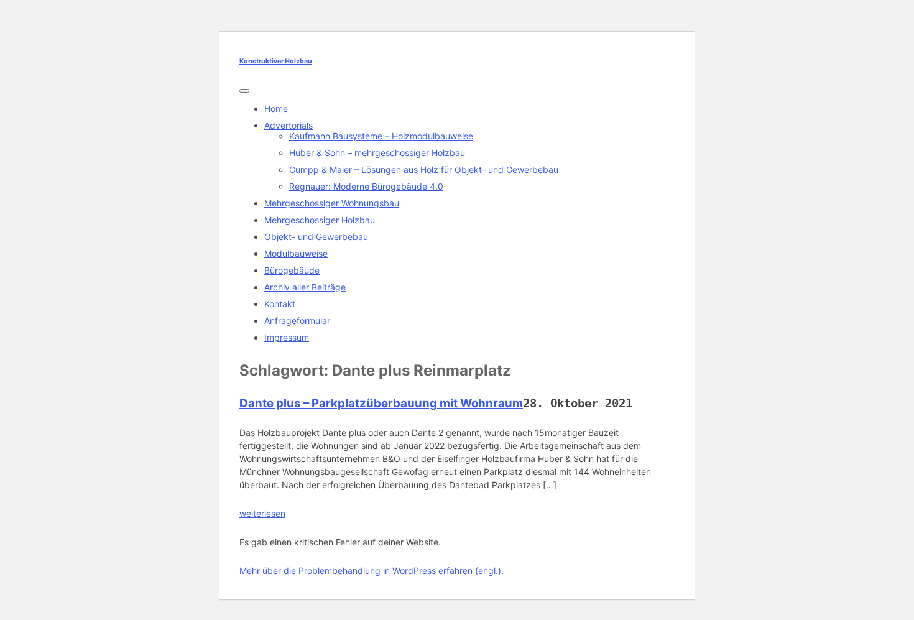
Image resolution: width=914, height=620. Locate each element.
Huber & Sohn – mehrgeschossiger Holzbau (377, 152)
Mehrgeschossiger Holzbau (319, 220)
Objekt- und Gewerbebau (316, 236)
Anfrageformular (297, 320)
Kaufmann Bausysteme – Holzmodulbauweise (381, 136)
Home (276, 108)
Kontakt (279, 303)
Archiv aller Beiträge (305, 287)
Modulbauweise (296, 253)
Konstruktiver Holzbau (275, 61)
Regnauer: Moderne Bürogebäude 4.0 (366, 186)
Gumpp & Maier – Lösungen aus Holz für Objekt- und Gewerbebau (423, 169)
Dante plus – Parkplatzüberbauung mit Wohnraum (381, 403)
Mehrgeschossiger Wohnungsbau (331, 203)
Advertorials (288, 125)
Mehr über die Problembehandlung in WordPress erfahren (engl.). (371, 570)
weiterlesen (262, 513)
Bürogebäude (292, 270)
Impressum (286, 337)
